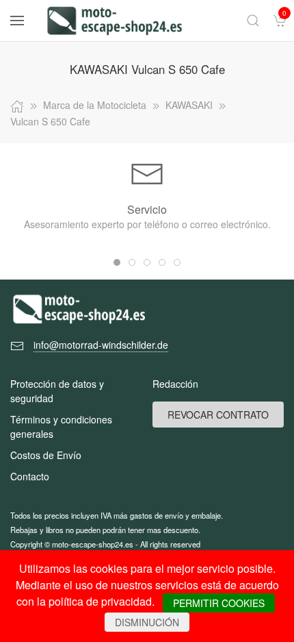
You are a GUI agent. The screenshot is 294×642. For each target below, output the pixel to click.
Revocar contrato (218, 414)
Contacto (29, 476)
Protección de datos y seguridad (57, 391)
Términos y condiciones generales (61, 426)
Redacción (175, 384)
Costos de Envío (45, 455)
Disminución (147, 622)
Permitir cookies (219, 603)
